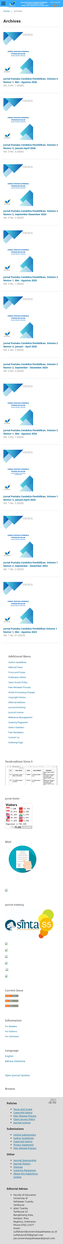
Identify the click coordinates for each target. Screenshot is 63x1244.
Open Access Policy (17, 682)
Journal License (16, 712)
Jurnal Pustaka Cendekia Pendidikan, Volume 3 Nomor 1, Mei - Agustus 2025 (30, 278)
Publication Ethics (17, 677)
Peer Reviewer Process (19, 687)
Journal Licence (22, 1122)
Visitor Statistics (16, 727)
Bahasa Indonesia (15, 1061)
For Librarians (12, 1036)
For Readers (11, 1026)
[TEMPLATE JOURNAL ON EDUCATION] (6, 890)
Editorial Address (16, 702)
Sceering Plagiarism (18, 722)
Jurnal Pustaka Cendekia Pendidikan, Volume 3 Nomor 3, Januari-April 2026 (30, 146)
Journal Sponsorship (24, 1160)
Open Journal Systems (17, 1075)
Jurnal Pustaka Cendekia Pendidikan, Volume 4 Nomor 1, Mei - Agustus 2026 (30, 80)
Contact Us (13, 737)
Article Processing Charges (21, 692)
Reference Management (20, 717)
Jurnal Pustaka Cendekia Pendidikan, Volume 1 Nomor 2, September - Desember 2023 (30, 564)
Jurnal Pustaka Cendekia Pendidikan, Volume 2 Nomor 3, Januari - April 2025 (30, 345)
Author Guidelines (17, 662)
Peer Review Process (24, 1115)
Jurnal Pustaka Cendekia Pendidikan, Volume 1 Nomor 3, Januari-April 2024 (30, 498)
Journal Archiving (17, 707)
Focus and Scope (16, 672)
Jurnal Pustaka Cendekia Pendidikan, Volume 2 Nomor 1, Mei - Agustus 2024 (30, 432)
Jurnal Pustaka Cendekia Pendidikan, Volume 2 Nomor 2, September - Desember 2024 (30, 366)
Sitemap (18, 1167)
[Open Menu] (3, 3)
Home (6, 11)
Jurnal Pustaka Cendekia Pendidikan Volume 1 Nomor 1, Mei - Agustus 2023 (30, 630)
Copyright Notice (17, 697)
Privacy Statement (23, 1144)
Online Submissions (24, 1134)
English (9, 1056)
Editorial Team (15, 667)
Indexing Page (15, 742)
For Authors (11, 1031)
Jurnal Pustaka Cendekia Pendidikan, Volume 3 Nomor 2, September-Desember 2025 (30, 212)
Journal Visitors (21, 1163)
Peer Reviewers (16, 732)
